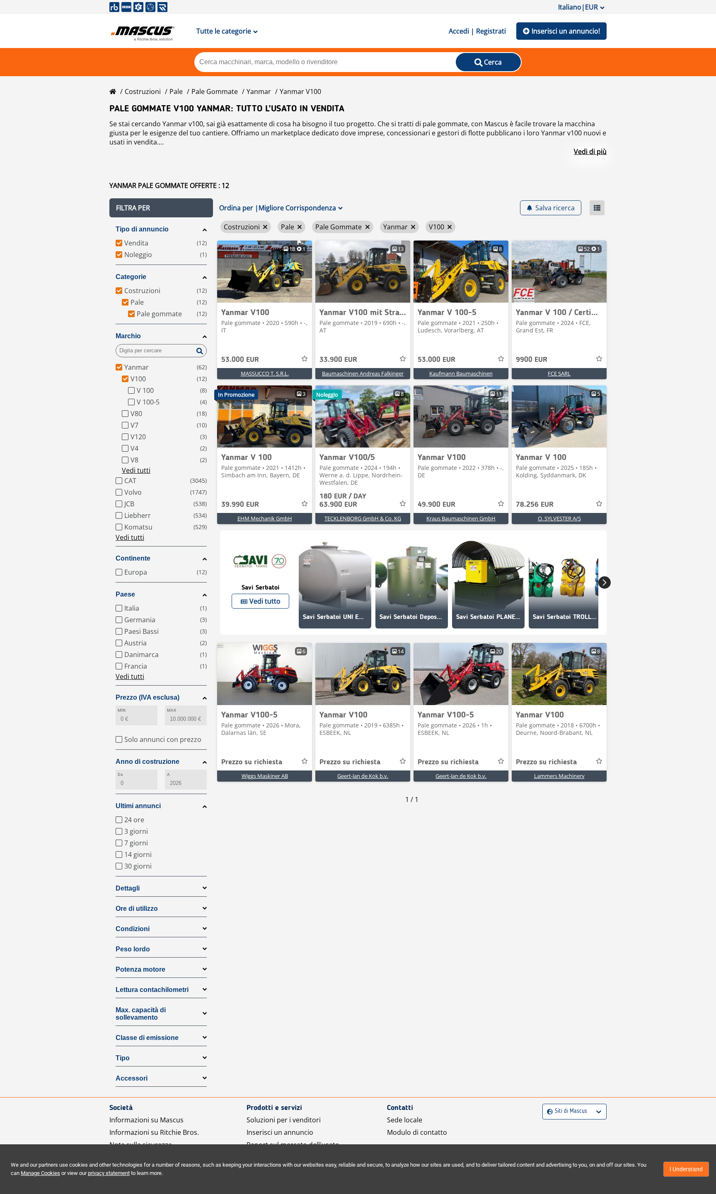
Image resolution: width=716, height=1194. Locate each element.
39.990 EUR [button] (240, 504)
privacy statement (109, 1173)
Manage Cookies (40, 1173)
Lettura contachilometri (152, 989)
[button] (161, 207)
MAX (171, 710)
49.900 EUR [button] (436, 504)
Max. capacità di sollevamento (141, 1013)
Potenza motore (140, 969)
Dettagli (128, 888)
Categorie (131, 276)
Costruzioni (143, 91)
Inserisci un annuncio (280, 1132)
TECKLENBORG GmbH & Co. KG (362, 518)
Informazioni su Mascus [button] (146, 1119)
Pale (176, 91)
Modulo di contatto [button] (417, 1132)
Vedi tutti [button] (136, 470)
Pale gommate (214, 91)
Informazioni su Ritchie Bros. (154, 1132)
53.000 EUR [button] (240, 359)
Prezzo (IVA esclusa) (147, 697)
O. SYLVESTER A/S (559, 518)
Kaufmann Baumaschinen (461, 373)
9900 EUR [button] (531, 359)
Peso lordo (133, 949)
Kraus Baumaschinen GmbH (461, 518)
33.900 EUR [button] (338, 359)
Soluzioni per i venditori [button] (284, 1119)
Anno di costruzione (147, 761)
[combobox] (548, 1111)
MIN (122, 710)
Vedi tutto (265, 601)
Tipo (123, 1058)
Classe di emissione (147, 1037)
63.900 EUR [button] (342, 500)
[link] (264, 272)
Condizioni (133, 928)
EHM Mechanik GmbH (264, 518)
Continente (133, 558)
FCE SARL (559, 373)
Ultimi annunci (138, 805)
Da (120, 774)
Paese (125, 594)
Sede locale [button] (404, 1119)
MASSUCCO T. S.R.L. (265, 373)
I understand (686, 1169)
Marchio (128, 335)
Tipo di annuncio (142, 229)
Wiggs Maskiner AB (265, 776)
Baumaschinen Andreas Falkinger (363, 373)
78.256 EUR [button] (535, 504)
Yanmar (259, 91)
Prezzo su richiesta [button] (251, 762)
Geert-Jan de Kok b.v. (362, 776)
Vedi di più (590, 151)
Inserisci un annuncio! (566, 31)
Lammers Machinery (559, 776)
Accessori (132, 1078)
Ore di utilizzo (137, 908)
